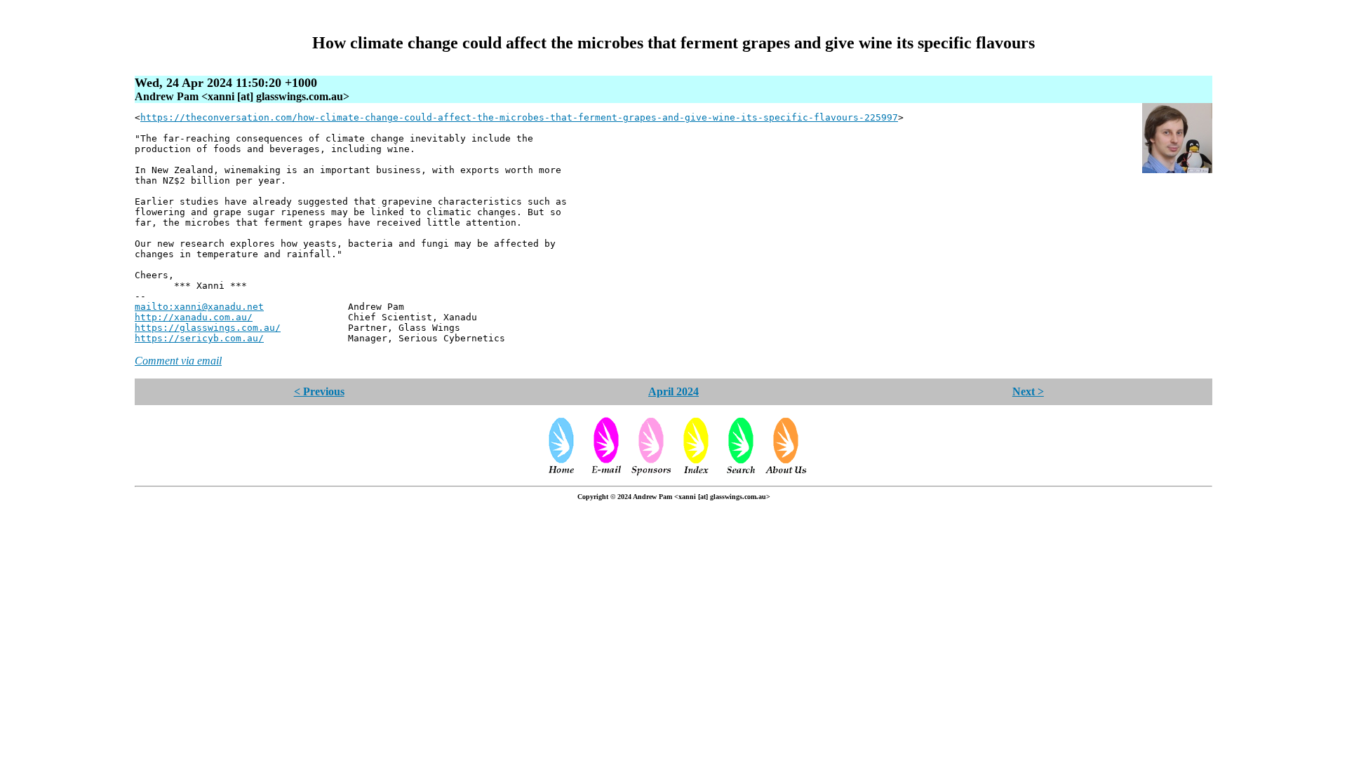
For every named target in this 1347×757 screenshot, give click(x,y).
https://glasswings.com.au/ (208, 327)
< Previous (319, 391)
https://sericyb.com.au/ (199, 338)
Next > (1028, 391)
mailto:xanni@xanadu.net (199, 306)
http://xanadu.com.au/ (194, 317)
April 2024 (673, 391)
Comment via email (178, 361)
